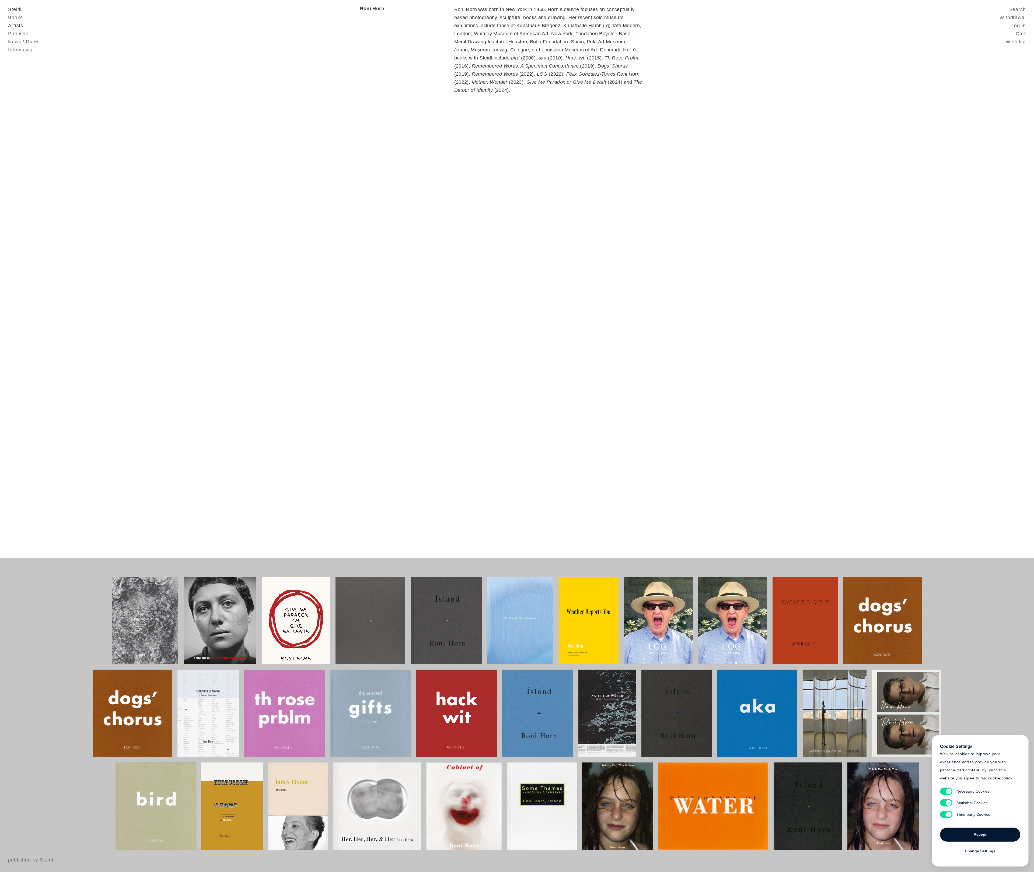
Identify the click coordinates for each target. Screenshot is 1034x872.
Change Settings (980, 851)
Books (15, 17)
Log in (1018, 25)
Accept (980, 834)
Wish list (1016, 41)
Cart (1021, 33)
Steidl (15, 9)
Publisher (19, 33)
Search (1017, 9)
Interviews (20, 49)
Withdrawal (1013, 17)
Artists (15, 25)
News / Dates (24, 41)
